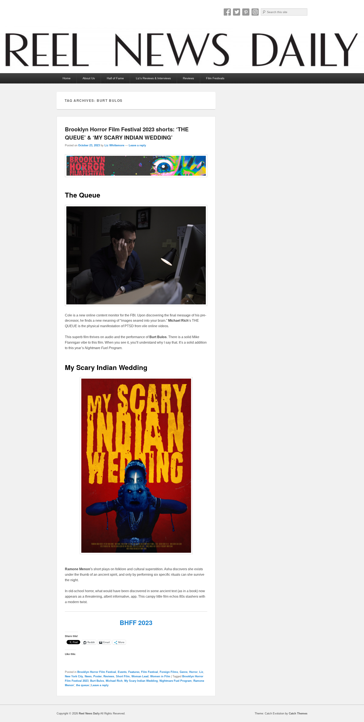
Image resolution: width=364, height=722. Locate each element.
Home (67, 78)
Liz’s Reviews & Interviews (153, 78)
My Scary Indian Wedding (141, 680)
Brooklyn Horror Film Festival (96, 672)
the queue (82, 685)
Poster (97, 676)
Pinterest (245, 12)
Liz (201, 672)
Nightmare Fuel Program (175, 680)
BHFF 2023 (136, 622)
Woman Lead (140, 676)
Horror (193, 672)
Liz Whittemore (114, 145)
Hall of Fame (115, 78)
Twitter (236, 12)
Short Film (123, 676)
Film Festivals (215, 78)
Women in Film (160, 676)
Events (122, 672)
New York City (74, 676)
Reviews (188, 78)
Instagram (255, 12)
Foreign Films (169, 672)
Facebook (227, 12)
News (88, 676)
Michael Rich (114, 680)
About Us (89, 78)
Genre (183, 672)
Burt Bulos (97, 680)
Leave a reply (137, 145)
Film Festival (149, 672)
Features (133, 672)
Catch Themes (298, 713)
